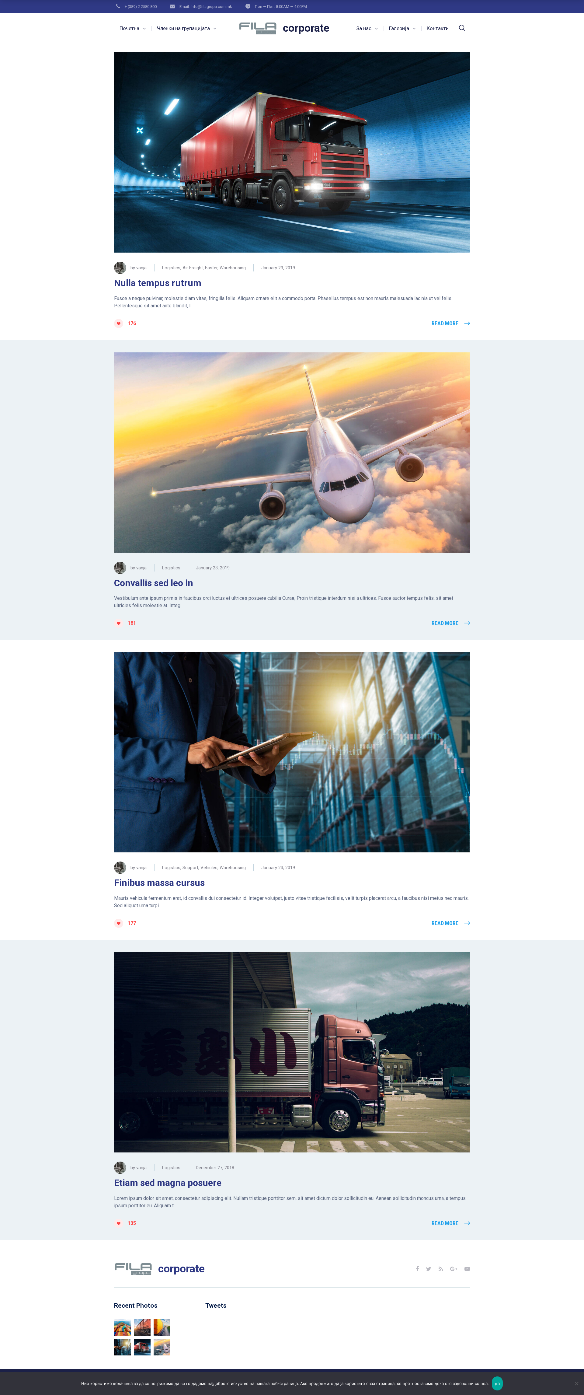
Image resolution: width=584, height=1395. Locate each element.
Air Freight (192, 268)
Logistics (171, 268)
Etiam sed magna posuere (167, 1182)
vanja (141, 268)
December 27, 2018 (215, 1167)
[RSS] (441, 1269)
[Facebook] (417, 1269)
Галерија (399, 28)
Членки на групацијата (183, 28)
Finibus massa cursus (159, 882)
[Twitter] (428, 1269)
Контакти (438, 28)
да (497, 1383)
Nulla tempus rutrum (157, 283)
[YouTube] (467, 1269)
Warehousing (233, 268)
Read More (445, 323)
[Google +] (453, 1269)
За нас (363, 28)
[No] (576, 1383)
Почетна (129, 28)
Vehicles (208, 867)
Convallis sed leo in (153, 583)
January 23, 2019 (278, 268)
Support (190, 867)
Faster (211, 268)
